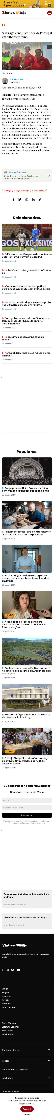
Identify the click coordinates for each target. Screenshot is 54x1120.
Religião (6, 1000)
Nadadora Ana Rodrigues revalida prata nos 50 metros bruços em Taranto (26, 304)
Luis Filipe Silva (17, 79)
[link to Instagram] (7, 970)
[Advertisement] (27, 403)
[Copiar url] (40, 199)
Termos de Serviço (29, 823)
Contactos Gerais (10, 1050)
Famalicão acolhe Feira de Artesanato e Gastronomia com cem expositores (22, 504)
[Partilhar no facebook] (13, 199)
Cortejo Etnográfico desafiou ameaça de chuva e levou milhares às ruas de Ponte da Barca (26, 730)
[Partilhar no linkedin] (33, 199)
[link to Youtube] (18, 970)
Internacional (8, 1007)
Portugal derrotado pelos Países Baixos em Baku (26, 353)
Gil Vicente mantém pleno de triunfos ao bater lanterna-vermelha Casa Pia (25, 226)
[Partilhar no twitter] (19, 199)
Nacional (6, 1003)
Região (5, 992)
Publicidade (7, 1034)
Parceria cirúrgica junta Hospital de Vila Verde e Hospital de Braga (26, 687)
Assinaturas (7, 1030)
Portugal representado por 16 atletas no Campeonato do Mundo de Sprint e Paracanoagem (22, 321)
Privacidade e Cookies (10, 1091)
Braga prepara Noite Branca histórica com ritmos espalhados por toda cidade (23, 460)
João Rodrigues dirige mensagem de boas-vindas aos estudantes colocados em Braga (24, 548)
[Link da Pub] (27, 4)
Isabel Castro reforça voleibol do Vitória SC (24, 270)
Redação (6, 1060)
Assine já (27, 1109)
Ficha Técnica (9, 1023)
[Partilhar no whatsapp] (26, 199)
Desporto (6, 996)
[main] (27, 476)
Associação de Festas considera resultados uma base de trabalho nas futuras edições (24, 594)
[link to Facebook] (3, 970)
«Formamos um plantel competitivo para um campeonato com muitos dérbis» (25, 288)
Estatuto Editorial (10, 1026)
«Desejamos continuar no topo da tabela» (23, 337)
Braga (5, 988)
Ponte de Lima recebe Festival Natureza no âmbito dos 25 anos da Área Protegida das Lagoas (24, 642)
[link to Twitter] (12, 970)
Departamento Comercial (15, 1069)
